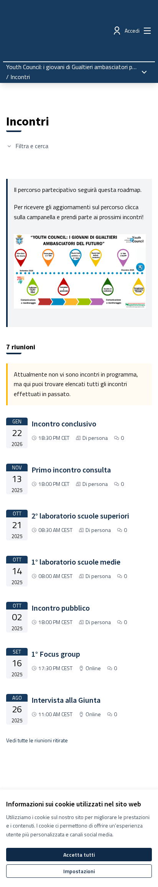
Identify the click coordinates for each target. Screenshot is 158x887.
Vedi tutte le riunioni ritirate (37, 740)
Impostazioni (79, 871)
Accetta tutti (79, 855)
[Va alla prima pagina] (60, 30)
